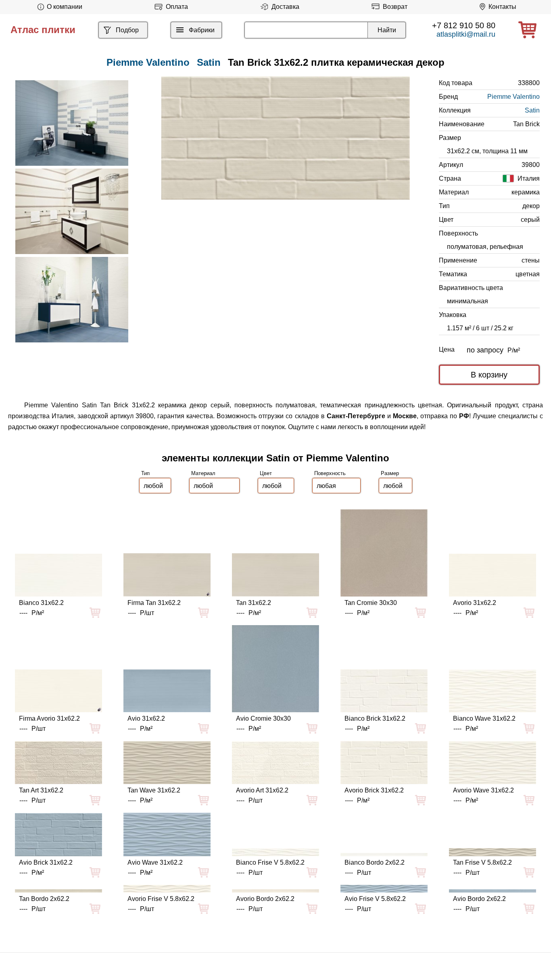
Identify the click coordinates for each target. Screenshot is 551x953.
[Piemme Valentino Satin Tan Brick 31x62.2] (285, 138)
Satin (209, 62)
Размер (390, 473)
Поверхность (330, 473)
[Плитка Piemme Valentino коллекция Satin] (71, 123)
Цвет (266, 473)
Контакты (502, 6)
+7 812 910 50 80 (463, 25)
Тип (145, 473)
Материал (203, 473)
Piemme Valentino (513, 96)
